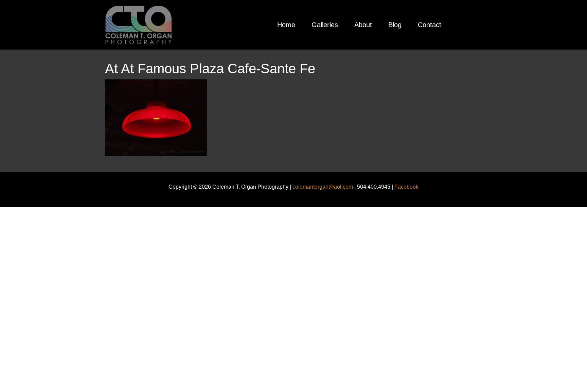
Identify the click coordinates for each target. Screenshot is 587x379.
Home (286, 25)
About (363, 25)
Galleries (325, 25)
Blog (395, 25)
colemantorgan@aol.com (322, 187)
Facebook (406, 187)
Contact (429, 25)
